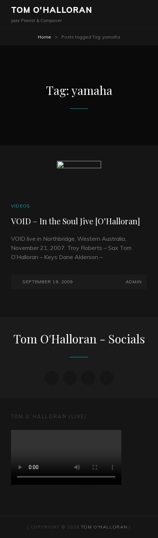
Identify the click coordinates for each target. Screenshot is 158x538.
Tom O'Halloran (51, 10)
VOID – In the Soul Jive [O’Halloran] (75, 220)
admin (134, 281)
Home (44, 37)
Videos (20, 206)
